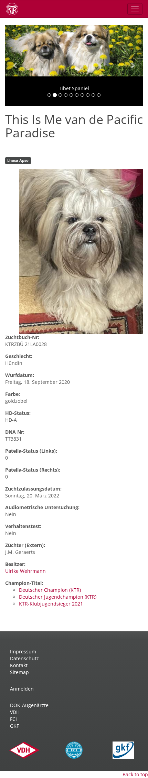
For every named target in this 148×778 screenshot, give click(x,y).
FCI (13, 719)
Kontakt (19, 665)
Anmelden (22, 688)
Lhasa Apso (18, 160)
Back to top (135, 774)
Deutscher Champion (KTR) (50, 590)
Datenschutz (24, 658)
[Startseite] (14, 8)
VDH (15, 712)
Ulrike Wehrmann (25, 571)
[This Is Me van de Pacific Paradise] (81, 251)
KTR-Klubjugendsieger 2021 (51, 603)
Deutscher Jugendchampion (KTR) (57, 596)
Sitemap (19, 672)
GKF (14, 726)
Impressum (23, 651)
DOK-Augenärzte (29, 705)
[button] (15, 65)
